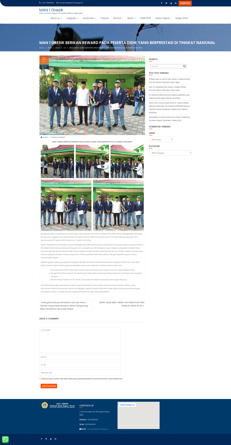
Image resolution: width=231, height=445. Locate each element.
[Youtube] (171, 3)
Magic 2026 (182, 18)
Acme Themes (186, 438)
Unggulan (71, 18)
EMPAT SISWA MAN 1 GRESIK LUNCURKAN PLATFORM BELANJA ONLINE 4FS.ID (121, 304)
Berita (130, 18)
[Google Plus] (176, 3)
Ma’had (117, 18)
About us (55, 18)
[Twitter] (166, 3)
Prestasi (105, 18)
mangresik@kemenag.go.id (71, 2)
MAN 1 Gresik (51, 10)
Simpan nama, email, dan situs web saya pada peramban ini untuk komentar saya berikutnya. (82, 379)
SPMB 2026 (185, 3)
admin (45, 137)
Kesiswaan (88, 18)
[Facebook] (161, 3)
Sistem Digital (162, 18)
